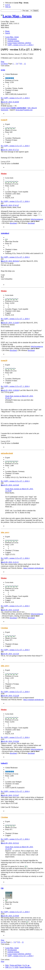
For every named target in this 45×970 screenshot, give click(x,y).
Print (2, 62)
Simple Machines (25, 967)
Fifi (2, 888)
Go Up (3, 942)
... (15, 64)
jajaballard (5, 233)
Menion (4, 173)
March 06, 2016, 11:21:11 (10, 562)
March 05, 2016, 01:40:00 (10, 102)
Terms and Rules (15, 965)
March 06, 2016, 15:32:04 (10, 741)
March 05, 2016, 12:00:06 (10, 390)
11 (25, 64)
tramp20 (4, 120)
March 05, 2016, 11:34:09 (10, 323)
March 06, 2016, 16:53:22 (10, 843)
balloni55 (4, 763)
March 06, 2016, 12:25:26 (10, 610)
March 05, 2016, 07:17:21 (10, 150)
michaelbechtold (7, 453)
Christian (4, 628)
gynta (3, 70)
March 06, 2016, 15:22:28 (10, 696)
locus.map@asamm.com (24, 110)
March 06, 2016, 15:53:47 (10, 795)
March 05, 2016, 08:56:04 (10, 261)
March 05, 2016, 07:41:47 (10, 205)
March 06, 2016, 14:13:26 (10, 654)
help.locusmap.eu (37, 219)
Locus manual (13, 108)
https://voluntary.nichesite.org (33, 568)
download (13, 223)
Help (7, 965)
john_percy (5, 532)
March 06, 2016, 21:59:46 (10, 916)
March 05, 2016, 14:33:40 (10, 485)
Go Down (4, 64)
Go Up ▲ (26, 965)
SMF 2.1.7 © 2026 (11, 967)
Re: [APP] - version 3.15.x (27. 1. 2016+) (15, 98)
